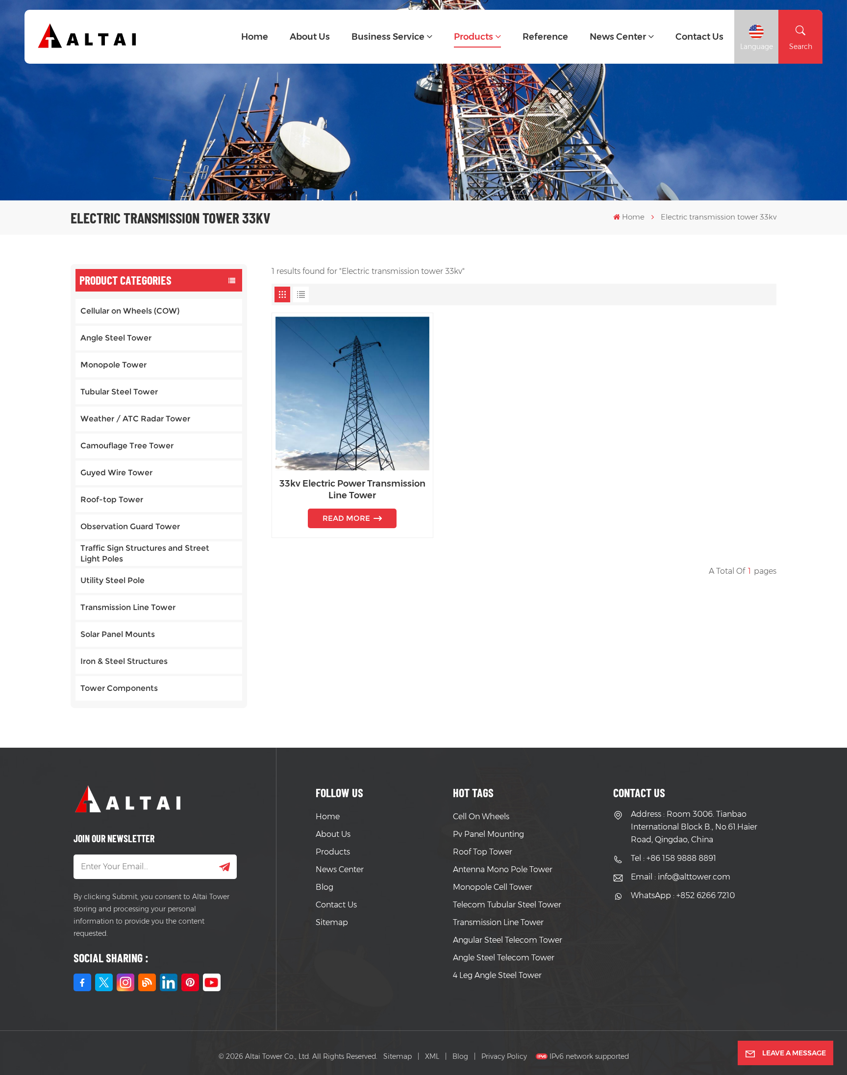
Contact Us (336, 904)
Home (254, 36)
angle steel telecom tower (503, 957)
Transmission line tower (498, 922)
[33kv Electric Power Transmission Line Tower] (352, 393)
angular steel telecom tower (507, 940)
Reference (545, 36)
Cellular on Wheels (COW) (129, 311)
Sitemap (332, 922)
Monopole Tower (113, 364)
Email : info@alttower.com (680, 876)
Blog (324, 887)
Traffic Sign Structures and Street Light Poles (144, 553)
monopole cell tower (492, 887)
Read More (346, 518)
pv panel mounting (488, 834)
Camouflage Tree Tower (127, 445)
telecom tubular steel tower (507, 904)
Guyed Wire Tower (116, 472)
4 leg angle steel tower (497, 975)
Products (473, 36)
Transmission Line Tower (127, 607)
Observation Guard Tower (130, 526)
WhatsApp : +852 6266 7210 (683, 895)
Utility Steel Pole (112, 580)
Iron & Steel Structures (124, 661)
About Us (310, 36)
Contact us (699, 36)
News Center (618, 36)
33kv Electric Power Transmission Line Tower (352, 489)
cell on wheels (481, 816)
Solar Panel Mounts (117, 634)
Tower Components (119, 688)
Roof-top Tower (111, 499)
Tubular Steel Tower (119, 391)
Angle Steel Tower (115, 337)
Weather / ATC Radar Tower (135, 418)
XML (432, 1056)
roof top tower (482, 851)
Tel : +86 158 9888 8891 (673, 858)
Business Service (387, 36)
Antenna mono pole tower (502, 869)
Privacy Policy (504, 1056)
